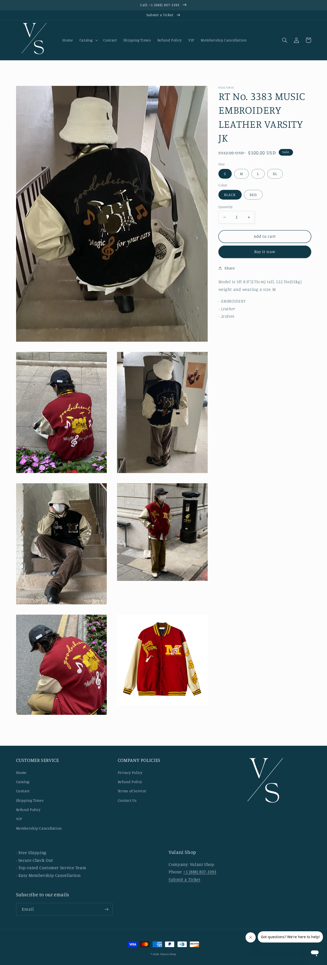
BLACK (230, 194)
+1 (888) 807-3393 (199, 871)
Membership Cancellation (39, 828)
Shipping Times (30, 800)
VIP (19, 819)
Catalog (22, 781)
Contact (23, 791)
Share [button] (230, 268)
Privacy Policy (130, 772)
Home (21, 772)
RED (253, 194)
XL (275, 173)
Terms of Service (132, 791)
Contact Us (127, 800)
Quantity (225, 207)
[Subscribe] (106, 909)
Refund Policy (28, 809)
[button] (88, 40)
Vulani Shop (168, 954)
